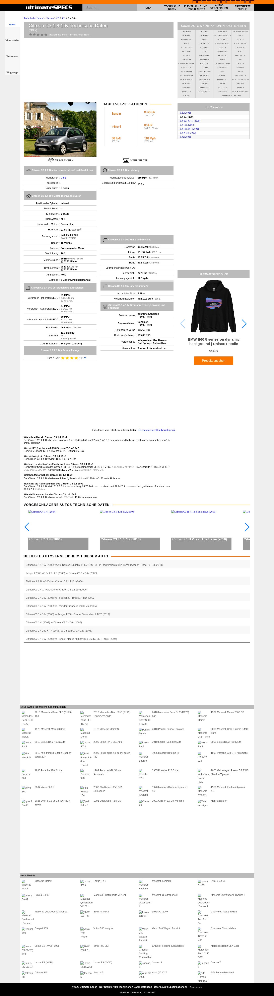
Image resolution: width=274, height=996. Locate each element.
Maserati (222, 67)
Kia (240, 59)
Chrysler (240, 43)
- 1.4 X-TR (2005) (187, 133)
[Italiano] (228, 2)
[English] (195, 2)
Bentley (186, 39)
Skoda (240, 83)
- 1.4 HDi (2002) (187, 125)
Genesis (204, 55)
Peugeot (240, 75)
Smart (186, 87)
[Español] (219, 2)
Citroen (50, 18)
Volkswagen (240, 91)
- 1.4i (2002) (185, 137)
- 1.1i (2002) (185, 113)
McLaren (186, 71)
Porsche (204, 79)
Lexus (240, 63)
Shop (148, 7)
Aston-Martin (222, 35)
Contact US (149, 992)
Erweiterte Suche (243, 8)
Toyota (186, 91)
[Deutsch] (204, 2)
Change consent (196, 987)
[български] (233, 2)
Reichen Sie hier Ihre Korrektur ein (157, 429)
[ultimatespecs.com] (49, 7)
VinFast (222, 91)
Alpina (186, 35)
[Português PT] (214, 2)
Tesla (240, 87)
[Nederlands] (238, 2)
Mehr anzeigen (231, 95)
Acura (204, 31)
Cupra (204, 47)
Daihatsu (240, 47)
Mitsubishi (186, 75)
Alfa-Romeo (240, 31)
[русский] (223, 2)
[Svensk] (209, 2)
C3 (58, 18)
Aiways (222, 31)
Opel (222, 75)
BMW (204, 39)
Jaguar (204, 59)
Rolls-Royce (240, 79)
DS (204, 51)
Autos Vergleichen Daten (219, 8)
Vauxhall (204, 91)
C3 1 (63, 177)
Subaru (204, 87)
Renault (222, 79)
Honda (222, 55)
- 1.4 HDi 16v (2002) (189, 129)
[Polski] (243, 2)
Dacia (222, 47)
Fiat (240, 51)
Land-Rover (222, 63)
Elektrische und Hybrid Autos (195, 8)
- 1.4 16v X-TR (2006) (189, 121)
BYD (186, 43)
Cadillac (204, 43)
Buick (240, 39)
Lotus (204, 67)
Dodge (186, 51)
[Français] (199, 2)
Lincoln (186, 67)
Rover (186, 83)
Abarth (186, 31)
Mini (240, 71)
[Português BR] (248, 2)
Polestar (186, 79)
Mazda (240, 67)
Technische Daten (172, 8)
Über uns (124, 992)
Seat (222, 83)
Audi (240, 35)
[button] (244, 323)
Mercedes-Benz (204, 72)
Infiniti (186, 59)
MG (222, 71)
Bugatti (222, 39)
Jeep (222, 59)
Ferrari (222, 51)
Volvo (186, 95)
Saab (204, 83)
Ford (186, 55)
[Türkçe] (252, 2)
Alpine (204, 35)
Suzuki (222, 87)
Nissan (204, 75)
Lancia (204, 63)
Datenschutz (137, 992)
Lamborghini (186, 63)
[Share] (269, 254)
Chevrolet (222, 43)
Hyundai (240, 55)
